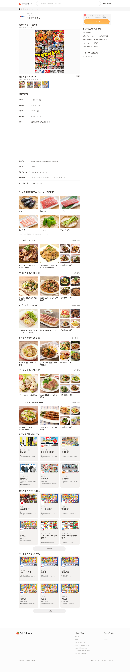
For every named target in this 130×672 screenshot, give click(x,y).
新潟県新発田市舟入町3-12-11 (40, 122)
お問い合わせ (107, 3)
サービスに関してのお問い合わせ (82, 650)
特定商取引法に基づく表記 (81, 648)
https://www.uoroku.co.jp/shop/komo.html (44, 161)
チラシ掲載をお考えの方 (80, 653)
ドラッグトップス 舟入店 (90, 43)
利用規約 (77, 639)
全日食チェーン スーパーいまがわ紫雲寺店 (95, 36)
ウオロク (30, 15)
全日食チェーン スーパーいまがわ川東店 (95, 39)
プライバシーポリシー (80, 642)
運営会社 (77, 637)
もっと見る (76, 240)
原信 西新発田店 (87, 32)
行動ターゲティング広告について (82, 645)
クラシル (104, 637)
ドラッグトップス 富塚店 (90, 46)
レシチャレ (105, 639)
